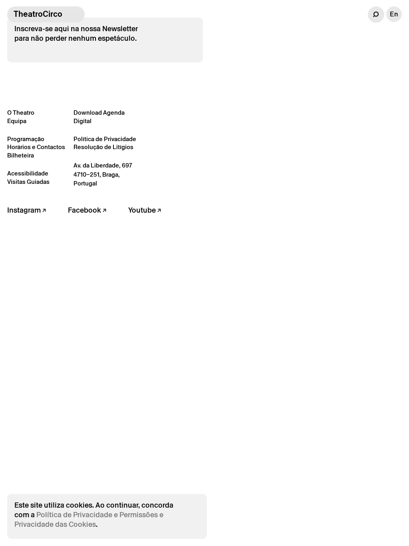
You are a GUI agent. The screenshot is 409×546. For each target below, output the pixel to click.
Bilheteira (20, 155)
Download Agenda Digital (99, 116)
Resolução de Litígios (103, 147)
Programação (25, 139)
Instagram (24, 210)
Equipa (16, 121)
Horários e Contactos (36, 147)
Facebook (85, 210)
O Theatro (20, 112)
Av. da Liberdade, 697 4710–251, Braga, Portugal (102, 174)
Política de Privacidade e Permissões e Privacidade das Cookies (88, 519)
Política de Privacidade (104, 139)
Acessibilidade (27, 173)
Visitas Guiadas (28, 181)
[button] (376, 14)
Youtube (142, 210)
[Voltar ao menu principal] (76, 14)
